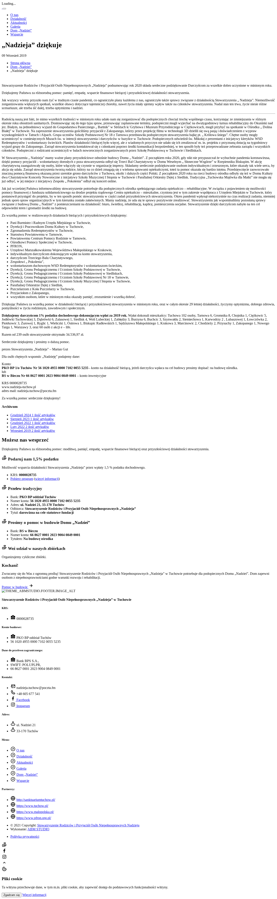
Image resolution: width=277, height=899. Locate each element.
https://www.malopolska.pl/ (35, 812)
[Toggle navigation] (4, 8)
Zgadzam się (11, 895)
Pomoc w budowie (15, 587)
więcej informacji (47, 479)
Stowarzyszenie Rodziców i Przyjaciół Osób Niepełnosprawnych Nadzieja (88, 825)
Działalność (18, 19)
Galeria (15, 26)
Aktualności (18, 22)
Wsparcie (16, 34)
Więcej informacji (34, 895)
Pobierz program (21, 479)
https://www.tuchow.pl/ (32, 806)
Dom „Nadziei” (21, 30)
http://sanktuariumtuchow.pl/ (35, 800)
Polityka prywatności (24, 836)
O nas (14, 15)
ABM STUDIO (38, 829)
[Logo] (2, 7)
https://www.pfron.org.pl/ (33, 818)
